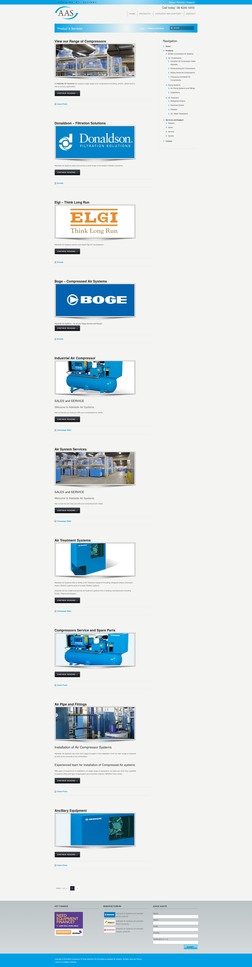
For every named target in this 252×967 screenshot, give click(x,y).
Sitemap (73, 962)
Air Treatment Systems (73, 540)
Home (142, 28)
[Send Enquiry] (190, 947)
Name (155, 913)
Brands (60, 183)
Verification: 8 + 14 (160, 939)
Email (155, 926)
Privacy (139, 959)
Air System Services (71, 449)
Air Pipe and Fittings (71, 704)
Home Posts (62, 104)
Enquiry (156, 932)
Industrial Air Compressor (75, 358)
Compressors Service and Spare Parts (85, 630)
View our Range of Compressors (80, 41)
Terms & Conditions (62, 962)
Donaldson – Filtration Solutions (80, 123)
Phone (156, 920)
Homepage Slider (64, 430)
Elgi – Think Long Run (72, 202)
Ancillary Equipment (71, 810)
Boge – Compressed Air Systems (81, 281)
